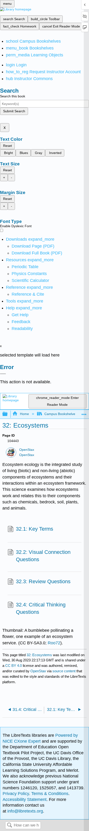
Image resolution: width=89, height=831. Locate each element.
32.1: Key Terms (34, 529)
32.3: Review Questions (43, 581)
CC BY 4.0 (13, 666)
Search (9, 825)
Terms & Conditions (49, 793)
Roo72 (54, 643)
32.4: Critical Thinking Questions (41, 608)
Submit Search (14, 111)
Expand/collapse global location (84, 413)
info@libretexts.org (24, 811)
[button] (21, 321)
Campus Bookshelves (60, 414)
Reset (7, 146)
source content (63, 671)
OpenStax (26, 450)
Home (24, 414)
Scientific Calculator (30, 280)
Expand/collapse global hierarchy (8, 414)
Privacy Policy (16, 793)
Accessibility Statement (25, 799)
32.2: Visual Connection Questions (43, 555)
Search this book (12, 96)
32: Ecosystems (39, 655)
